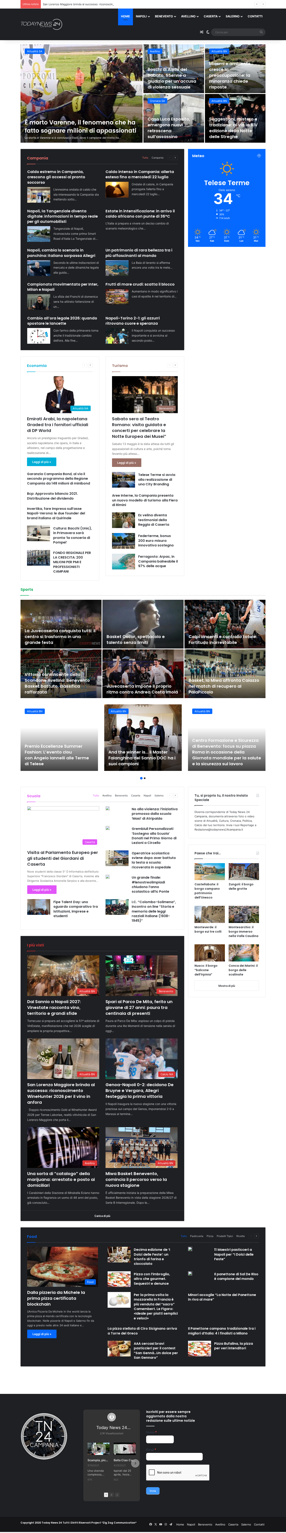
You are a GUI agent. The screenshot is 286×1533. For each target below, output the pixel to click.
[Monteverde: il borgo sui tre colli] (210, 914)
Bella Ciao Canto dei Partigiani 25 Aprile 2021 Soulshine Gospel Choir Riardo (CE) (125, 1460)
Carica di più (102, 1216)
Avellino (188, 16)
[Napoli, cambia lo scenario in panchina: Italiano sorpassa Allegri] (38, 268)
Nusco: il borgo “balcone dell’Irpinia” (206, 970)
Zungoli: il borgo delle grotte (241, 886)
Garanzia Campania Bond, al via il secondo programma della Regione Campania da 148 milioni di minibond (59, 479)
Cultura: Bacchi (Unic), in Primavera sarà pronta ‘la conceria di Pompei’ (72, 535)
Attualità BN (35, 51)
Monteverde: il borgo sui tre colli (208, 929)
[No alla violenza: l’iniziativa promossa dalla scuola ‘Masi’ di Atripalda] (108, 808)
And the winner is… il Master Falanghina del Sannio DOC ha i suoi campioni (141, 758)
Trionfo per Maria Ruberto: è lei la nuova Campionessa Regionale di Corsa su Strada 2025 (143, 636)
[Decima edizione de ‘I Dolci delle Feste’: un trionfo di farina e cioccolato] (119, 1255)
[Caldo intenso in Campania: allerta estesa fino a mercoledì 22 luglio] (117, 189)
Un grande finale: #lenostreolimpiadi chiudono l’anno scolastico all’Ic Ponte (150, 884)
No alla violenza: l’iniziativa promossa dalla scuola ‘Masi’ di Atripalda (155, 814)
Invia (153, 1490)
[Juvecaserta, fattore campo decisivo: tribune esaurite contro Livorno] (61, 624)
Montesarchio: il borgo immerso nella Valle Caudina (243, 931)
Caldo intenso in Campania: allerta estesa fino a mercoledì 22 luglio (140, 174)
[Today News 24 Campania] (41, 24)
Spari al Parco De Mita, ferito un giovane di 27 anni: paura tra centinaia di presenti (172, 78)
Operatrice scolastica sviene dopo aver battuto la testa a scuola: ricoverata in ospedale (154, 860)
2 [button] (145, 778)
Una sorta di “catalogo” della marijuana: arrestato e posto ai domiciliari (173, 128)
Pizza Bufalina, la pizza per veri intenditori (233, 1346)
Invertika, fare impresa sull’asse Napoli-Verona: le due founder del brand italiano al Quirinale (56, 513)
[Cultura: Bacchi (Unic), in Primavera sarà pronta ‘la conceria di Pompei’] (38, 533)
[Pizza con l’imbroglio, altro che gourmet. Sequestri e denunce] (119, 1279)
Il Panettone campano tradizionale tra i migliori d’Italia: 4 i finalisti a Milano (221, 1331)
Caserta (211, 16)
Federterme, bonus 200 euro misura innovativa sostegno (156, 540)
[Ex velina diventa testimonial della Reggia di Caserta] (123, 520)
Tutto (145, 157)
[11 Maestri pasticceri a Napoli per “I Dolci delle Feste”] (190, 1249)
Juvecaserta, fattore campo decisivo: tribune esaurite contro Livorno (60, 636)
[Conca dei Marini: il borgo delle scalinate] (244, 952)
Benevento (164, 16)
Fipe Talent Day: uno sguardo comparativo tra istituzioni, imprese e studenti (75, 909)
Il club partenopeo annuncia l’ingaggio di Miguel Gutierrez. (56, 689)
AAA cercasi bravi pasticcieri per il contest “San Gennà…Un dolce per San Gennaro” (156, 1350)
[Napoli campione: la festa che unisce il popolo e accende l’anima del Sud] (224, 673)
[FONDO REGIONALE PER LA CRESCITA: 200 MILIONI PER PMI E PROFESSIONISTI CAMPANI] (38, 558)
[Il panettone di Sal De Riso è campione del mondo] (190, 1273)
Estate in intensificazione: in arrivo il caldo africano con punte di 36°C (140, 213)
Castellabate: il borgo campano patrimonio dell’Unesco (207, 891)
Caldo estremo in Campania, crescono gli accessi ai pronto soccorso (56, 177)
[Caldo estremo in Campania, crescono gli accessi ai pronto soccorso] (38, 195)
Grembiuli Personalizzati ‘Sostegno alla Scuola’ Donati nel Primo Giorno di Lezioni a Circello (154, 835)
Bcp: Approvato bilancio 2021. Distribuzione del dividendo (52, 496)
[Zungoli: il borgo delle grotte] (244, 871)
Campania (158, 157)
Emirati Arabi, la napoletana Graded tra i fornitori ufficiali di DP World (57, 424)
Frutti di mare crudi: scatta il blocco (140, 284)
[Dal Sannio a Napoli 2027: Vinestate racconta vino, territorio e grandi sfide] (82, 93)
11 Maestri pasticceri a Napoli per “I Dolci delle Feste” (234, 1254)
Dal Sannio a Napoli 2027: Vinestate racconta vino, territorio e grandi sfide (81, 123)
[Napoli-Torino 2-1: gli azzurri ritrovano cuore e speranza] (117, 336)
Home (125, 16)
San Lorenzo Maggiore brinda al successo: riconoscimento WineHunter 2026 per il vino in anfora (233, 75)
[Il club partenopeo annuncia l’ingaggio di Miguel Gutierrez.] (61, 673)
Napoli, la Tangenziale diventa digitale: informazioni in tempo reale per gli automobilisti (62, 216)
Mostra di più (226, 985)
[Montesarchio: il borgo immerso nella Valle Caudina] (244, 914)
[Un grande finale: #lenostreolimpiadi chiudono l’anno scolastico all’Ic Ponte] (108, 877)
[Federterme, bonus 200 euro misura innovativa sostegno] (123, 541)
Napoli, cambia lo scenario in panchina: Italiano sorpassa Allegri (61, 252)
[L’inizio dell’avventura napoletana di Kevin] (142, 673)
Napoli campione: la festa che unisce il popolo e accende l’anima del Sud (221, 686)
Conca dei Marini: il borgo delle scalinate (243, 970)
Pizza (210, 1236)
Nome (151, 1432)
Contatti (255, 16)
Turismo (120, 365)
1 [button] (141, 778)
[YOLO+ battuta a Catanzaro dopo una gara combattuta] (224, 624)
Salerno (233, 16)
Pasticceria (196, 1236)
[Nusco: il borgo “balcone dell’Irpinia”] (210, 952)
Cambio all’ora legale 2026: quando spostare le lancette (62, 320)
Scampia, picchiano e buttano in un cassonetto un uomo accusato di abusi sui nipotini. (99, 1460)
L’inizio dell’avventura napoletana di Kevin (130, 689)
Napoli (141, 16)
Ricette (240, 1236)
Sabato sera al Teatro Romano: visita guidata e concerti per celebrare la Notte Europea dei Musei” (139, 427)
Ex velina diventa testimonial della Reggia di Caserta (153, 520)
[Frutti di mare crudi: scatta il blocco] (117, 297)
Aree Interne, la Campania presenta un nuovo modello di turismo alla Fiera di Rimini (145, 500)
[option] (143, 93)
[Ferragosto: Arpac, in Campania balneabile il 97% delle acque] (123, 561)
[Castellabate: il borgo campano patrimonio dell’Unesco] (210, 871)
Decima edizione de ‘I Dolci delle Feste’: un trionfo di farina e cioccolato (152, 1256)
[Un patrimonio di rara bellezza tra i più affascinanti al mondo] (117, 268)
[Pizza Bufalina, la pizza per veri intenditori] (199, 1348)
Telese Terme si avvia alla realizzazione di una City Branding (156, 479)
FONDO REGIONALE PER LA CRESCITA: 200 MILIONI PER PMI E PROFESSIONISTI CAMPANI (72, 562)
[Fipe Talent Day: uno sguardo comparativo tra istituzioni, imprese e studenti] (38, 907)
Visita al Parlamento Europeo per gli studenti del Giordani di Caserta (62, 858)
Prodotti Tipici (225, 1236)
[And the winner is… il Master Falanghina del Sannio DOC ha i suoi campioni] (143, 737)
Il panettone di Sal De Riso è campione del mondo (236, 1276)
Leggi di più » (41, 462)
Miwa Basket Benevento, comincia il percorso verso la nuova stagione (235, 128)
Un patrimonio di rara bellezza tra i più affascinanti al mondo (139, 252)
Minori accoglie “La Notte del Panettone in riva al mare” (222, 1297)
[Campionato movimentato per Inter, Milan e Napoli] (38, 302)
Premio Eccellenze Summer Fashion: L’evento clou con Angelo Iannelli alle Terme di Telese (57, 755)
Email (151, 1449)
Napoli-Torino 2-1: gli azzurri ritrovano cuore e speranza (133, 320)
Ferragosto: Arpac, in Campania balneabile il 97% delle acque (158, 561)
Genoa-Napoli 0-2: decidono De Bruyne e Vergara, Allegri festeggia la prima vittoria (97, 4)
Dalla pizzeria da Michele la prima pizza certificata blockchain (56, 1298)
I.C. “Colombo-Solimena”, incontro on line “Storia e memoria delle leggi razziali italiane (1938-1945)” (154, 911)
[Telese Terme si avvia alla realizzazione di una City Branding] (123, 480)
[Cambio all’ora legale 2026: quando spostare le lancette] (38, 336)
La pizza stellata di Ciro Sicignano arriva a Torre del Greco (142, 1331)
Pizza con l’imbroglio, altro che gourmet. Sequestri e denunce (152, 1279)
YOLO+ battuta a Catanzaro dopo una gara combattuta (219, 639)
